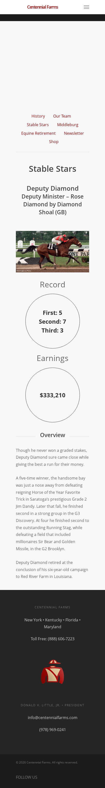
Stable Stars (38, 124)
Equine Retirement (38, 133)
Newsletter (74, 133)
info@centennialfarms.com (52, 717)
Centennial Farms (42, 7)
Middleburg (67, 124)
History (38, 116)
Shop (54, 141)
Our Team (62, 116)
